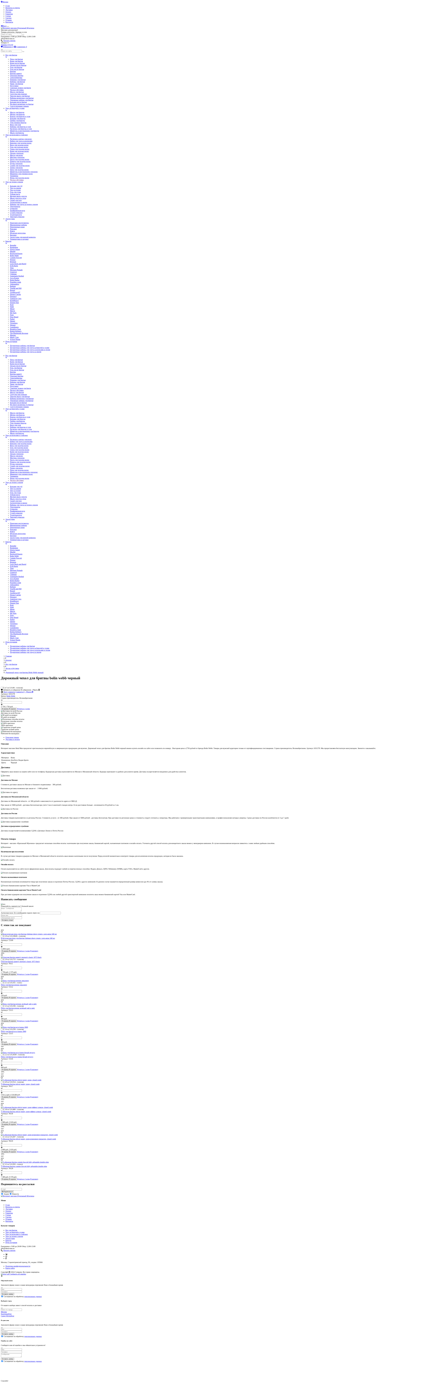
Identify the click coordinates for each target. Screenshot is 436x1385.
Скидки (8, 18)
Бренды (8, 241)
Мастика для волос (17, 157)
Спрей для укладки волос (20, 166)
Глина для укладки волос (19, 149)
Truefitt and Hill (15, 288)
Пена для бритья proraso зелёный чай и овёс (18, 1008)
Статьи (8, 16)
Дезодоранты (15, 206)
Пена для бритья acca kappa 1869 (13, 1031)
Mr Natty (13, 313)
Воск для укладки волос (19, 145)
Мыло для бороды (17, 133)
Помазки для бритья (18, 80)
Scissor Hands (15, 339)
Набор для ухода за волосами (21, 141)
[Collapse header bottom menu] (2, 49)
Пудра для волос (16, 163)
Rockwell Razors (16, 253)
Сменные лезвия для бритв (20, 88)
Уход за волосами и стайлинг (16, 135)
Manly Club (14, 337)
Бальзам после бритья (18, 102)
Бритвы (13, 71)
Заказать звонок (9, 41)
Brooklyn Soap (15, 329)
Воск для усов (15, 125)
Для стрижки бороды (18, 123)
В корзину (34, 951)
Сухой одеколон (16, 213)
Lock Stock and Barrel (18, 264)
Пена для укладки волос (19, 170)
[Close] (2, 1287)
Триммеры (14, 176)
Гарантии (9, 14)
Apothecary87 (15, 292)
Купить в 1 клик (23, 709)
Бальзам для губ (16, 186)
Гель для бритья (16, 67)
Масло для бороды (17, 112)
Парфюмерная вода (17, 211)
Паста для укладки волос (19, 159)
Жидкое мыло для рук (18, 196)
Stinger (12, 321)
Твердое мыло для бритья (20, 96)
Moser (12, 309)
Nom (12, 315)
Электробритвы (16, 78)
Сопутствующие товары (19, 106)
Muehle (12, 251)
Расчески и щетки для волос (21, 139)
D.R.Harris (14, 266)
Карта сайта (10, 1268)
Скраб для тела (16, 200)
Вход (5, 26)
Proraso (12, 260)
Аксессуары (10, 219)
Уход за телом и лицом (14, 182)
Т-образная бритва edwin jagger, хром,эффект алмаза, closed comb (26, 1112)
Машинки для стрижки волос (21, 174)
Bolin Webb (14, 256)
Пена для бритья (16, 59)
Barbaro (13, 286)
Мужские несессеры (18, 233)
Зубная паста (15, 194)
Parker (12, 319)
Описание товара (12, 737)
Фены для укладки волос (19, 178)
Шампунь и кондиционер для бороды (24, 131)
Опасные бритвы (16, 75)
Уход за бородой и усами (15, 108)
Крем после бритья (17, 63)
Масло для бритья (17, 92)
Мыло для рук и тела (18, 198)
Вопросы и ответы (12, 8)
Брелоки (13, 235)
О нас (7, 6)
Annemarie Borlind (17, 276)
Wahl (12, 307)
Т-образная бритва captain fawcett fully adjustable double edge (24, 1166)
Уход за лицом (15, 188)
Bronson (13, 262)
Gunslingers (14, 327)
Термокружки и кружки (19, 239)
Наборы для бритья (17, 82)
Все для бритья (11, 55)
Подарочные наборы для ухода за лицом (25, 352)
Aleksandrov (14, 284)
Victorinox (14, 323)
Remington (14, 247)
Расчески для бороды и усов (21, 129)
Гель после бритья (17, 69)
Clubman (13, 274)
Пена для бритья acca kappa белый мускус (17, 1057)
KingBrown (14, 301)
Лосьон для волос (17, 153)
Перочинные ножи (17, 227)
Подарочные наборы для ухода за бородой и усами (29, 348)
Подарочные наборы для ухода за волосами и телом (30, 350)
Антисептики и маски (18, 202)
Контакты (9, 22)
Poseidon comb (15, 282)
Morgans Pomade (16, 270)
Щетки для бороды (17, 114)
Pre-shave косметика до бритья (21, 104)
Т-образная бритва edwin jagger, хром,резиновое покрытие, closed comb (28, 1139)
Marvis (12, 311)
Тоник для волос (16, 168)
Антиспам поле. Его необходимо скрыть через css (20, 913)
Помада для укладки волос (20, 161)
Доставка (9, 10)
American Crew (15, 299)
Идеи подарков (11, 341)
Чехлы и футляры (17, 90)
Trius (12, 268)
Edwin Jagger (15, 249)
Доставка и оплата (12, 739)
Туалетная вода (16, 215)
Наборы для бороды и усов (20, 127)
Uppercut (13, 272)
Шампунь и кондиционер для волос (24, 172)
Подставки (14, 86)
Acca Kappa (14, 278)
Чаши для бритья (16, 84)
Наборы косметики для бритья (21, 98)
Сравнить (20, 692)
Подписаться (8, 1191)
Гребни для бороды (17, 121)
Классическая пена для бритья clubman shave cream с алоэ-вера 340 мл (28, 938)
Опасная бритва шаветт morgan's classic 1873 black (20, 962)
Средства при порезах (18, 94)
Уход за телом (15, 190)
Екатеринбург (6, 1314)
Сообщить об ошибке (17, 1274)
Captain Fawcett (16, 258)
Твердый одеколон (17, 217)
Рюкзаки (13, 229)
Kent (12, 305)
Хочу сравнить (9, 692)
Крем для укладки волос (19, 151)
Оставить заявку (7, 1294)
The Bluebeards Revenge (19, 333)
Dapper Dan (14, 303)
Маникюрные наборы (18, 225)
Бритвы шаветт (16, 73)
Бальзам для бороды (17, 118)
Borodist (13, 245)
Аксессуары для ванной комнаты (23, 237)
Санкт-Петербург (7, 1316)
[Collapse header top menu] (8, 26)
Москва (5, 2)
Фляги (12, 231)
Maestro (13, 335)
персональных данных (33, 1296)
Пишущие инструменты (19, 223)
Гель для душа (15, 192)
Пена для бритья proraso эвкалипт (14, 985)
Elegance (13, 296)
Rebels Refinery (16, 331)
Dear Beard (14, 317)
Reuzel (12, 290)
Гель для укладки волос (19, 147)
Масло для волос (16, 155)
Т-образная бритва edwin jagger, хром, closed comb (20, 1084)
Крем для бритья (16, 61)
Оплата (8, 12)
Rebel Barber (15, 280)
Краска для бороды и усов (20, 116)
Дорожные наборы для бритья (21, 100)
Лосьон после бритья (18, 65)
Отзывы (8, 20)
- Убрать (28, 692)
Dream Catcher (15, 294)
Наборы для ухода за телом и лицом (24, 204)
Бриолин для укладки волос (21, 143)
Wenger (13, 325)
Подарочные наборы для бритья (22, 346)
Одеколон (14, 208)
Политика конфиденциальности (17, 1266)
